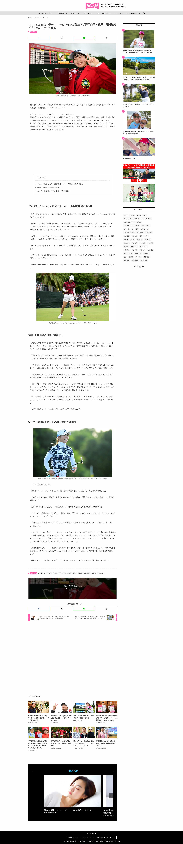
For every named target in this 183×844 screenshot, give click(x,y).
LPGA (139, 215)
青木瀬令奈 (135, 260)
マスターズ (148, 232)
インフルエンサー (129, 222)
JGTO (125, 215)
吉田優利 (86, 573)
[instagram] (140, 267)
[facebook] (135, 267)
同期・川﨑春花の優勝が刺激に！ (50, 187)
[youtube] (143, 267)
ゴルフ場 (126, 229)
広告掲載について (73, 837)
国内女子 (93, 573)
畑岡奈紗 (146, 253)
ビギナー (140, 232)
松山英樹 (150, 250)
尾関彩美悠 (101, 573)
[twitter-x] (138, 267)
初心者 (132, 239)
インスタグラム (146, 218)
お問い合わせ (101, 837)
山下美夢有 (143, 246)
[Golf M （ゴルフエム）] (107, 6)
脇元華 (131, 257)
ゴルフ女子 (135, 229)
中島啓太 (134, 236)
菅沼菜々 (138, 257)
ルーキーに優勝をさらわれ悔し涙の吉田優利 (54, 191)
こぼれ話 (136, 218)
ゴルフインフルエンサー (131, 225)
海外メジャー (128, 253)
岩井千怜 (126, 250)
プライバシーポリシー (88, 837)
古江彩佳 (126, 243)
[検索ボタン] (144, 13)
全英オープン (144, 236)
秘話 (125, 257)
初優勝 (80, 573)
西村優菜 (146, 257)
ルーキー (49, 573)
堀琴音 (126, 246)
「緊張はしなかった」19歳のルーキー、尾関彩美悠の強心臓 (60, 184)
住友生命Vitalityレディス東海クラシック (65, 573)
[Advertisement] (73, 153)
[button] (39, 38)
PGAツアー (127, 218)
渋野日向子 (137, 253)
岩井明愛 (134, 250)
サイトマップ (111, 837)
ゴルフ (139, 222)
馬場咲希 (144, 260)
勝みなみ (140, 239)
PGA (144, 215)
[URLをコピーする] (106, 38)
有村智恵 (142, 250)
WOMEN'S (33, 31)
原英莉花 (148, 239)
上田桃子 (126, 236)
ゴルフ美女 (144, 229)
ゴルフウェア (145, 225)
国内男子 (150, 243)
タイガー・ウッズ (129, 232)
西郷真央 (126, 260)
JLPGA (43, 573)
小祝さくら (133, 246)
